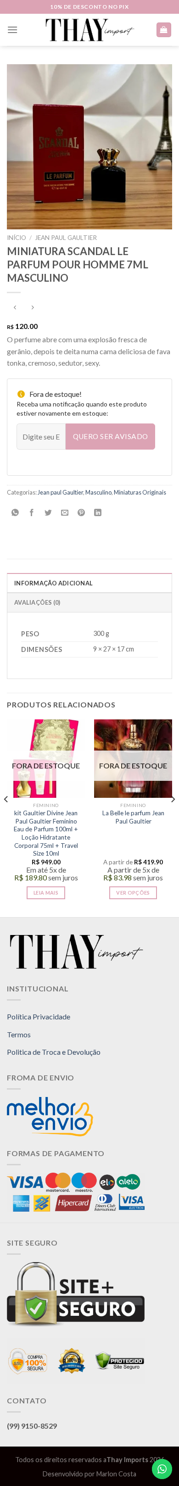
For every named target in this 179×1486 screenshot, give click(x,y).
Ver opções (133, 893)
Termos (19, 1034)
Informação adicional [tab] (53, 583)
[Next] (172, 817)
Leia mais (46, 893)
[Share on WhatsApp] (15, 513)
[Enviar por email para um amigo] (65, 513)
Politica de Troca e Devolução (54, 1051)
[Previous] (6, 817)
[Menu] (12, 29)
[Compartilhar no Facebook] (31, 513)
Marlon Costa (116, 1474)
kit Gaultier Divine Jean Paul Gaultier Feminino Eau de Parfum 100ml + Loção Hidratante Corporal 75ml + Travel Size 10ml (46, 833)
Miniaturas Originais (140, 492)
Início (16, 237)
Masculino (98, 492)
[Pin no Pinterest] (81, 513)
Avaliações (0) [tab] (37, 602)
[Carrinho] (164, 30)
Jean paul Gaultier (66, 237)
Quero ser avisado (110, 436)
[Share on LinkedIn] (98, 513)
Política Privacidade (38, 1016)
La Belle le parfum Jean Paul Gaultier (133, 817)
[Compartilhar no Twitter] (48, 513)
